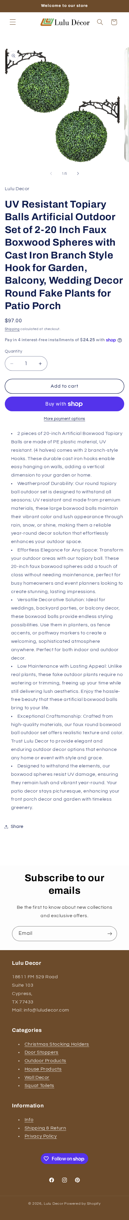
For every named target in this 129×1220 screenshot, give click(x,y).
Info (29, 1119)
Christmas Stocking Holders (57, 1044)
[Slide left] (51, 173)
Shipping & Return (45, 1128)
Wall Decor (37, 1077)
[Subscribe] (110, 933)
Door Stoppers (41, 1052)
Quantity (13, 351)
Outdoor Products (45, 1060)
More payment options (64, 419)
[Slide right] (78, 173)
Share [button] (17, 826)
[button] (13, 22)
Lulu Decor (53, 1203)
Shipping (12, 329)
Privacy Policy (41, 1136)
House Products (43, 1069)
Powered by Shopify (82, 1203)
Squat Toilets (39, 1085)
